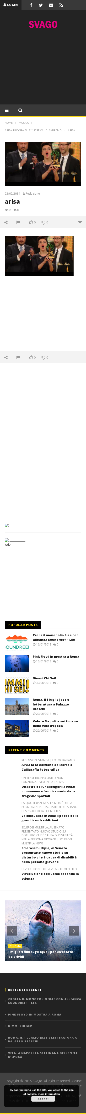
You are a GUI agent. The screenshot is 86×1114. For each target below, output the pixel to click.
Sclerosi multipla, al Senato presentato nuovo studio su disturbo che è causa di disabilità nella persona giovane (49, 855)
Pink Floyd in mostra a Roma (56, 656)
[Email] (51, 5)
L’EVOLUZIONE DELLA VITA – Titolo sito (49, 869)
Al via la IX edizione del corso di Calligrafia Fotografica (47, 767)
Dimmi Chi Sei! (44, 678)
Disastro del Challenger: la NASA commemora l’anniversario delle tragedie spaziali (48, 791)
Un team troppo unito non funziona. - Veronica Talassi (43, 780)
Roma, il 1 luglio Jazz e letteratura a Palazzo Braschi (51, 704)
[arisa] (39, 255)
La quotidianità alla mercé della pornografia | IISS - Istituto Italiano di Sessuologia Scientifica (49, 807)
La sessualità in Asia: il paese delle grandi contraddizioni (50, 818)
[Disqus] (43, 448)
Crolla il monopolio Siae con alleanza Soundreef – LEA (56, 637)
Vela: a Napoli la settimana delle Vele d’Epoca (55, 723)
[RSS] (61, 5)
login (12, 5)
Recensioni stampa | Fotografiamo (48, 760)
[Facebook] (31, 5)
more (80, 222)
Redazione (33, 194)
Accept (43, 1099)
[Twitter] (41, 5)
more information (49, 1094)
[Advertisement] (43, 68)
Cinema (15, 946)
